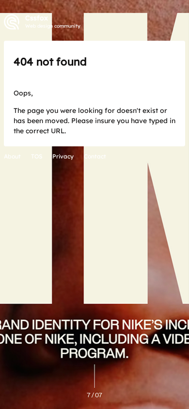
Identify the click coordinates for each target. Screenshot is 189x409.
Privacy (63, 156)
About (12, 156)
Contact (95, 156)
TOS (36, 156)
